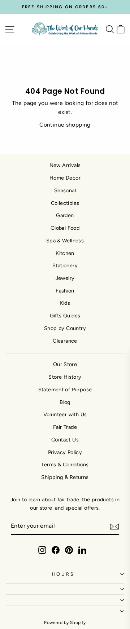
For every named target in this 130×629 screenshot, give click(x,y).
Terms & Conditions (64, 464)
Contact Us (65, 439)
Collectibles (65, 203)
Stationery (65, 265)
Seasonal (65, 190)
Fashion (65, 290)
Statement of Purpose (65, 389)
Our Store (65, 364)
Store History (64, 377)
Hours (63, 574)
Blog (65, 402)
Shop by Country (65, 328)
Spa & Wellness (65, 240)
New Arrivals (65, 165)
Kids (65, 303)
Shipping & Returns (64, 477)
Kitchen (65, 253)
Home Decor (65, 178)
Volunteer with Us (65, 414)
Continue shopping (65, 124)
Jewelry (65, 278)
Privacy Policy (65, 452)
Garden (65, 215)
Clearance (65, 341)
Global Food (65, 228)
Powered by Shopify (65, 622)
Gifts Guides (65, 315)
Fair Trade (65, 427)
